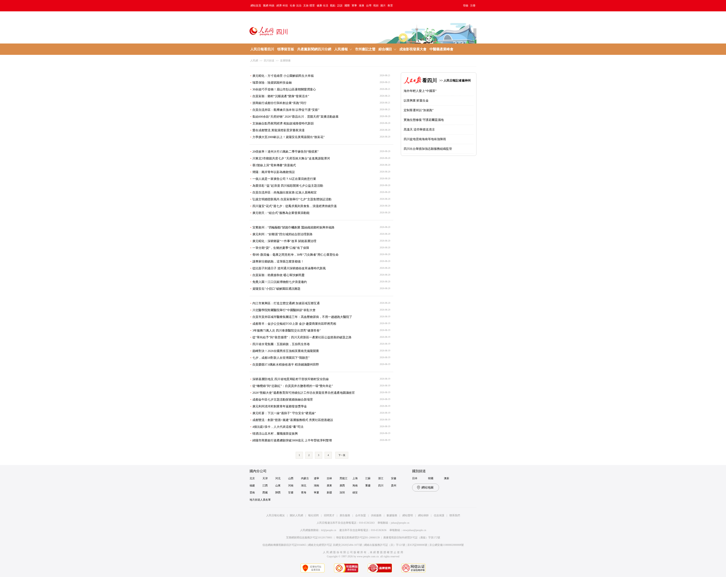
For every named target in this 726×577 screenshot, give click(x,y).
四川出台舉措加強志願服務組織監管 (428, 148)
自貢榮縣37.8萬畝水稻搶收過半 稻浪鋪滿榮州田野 (285, 364)
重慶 (368, 485)
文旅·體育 (309, 5)
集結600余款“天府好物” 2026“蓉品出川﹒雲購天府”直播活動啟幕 (295, 116)
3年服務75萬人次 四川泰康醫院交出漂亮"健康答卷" (286, 330)
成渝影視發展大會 (413, 49)
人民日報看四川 (262, 49)
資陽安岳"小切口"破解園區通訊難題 (276, 288)
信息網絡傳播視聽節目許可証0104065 (284, 545)
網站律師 (423, 515)
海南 (355, 485)
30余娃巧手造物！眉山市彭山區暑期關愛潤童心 (284, 89)
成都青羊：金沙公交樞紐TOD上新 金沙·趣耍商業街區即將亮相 (294, 323)
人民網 (254, 60)
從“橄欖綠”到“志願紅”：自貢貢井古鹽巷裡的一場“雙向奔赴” (292, 386)
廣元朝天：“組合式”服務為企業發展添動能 (280, 212)
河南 (290, 485)
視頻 (376, 5)
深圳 (342, 492)
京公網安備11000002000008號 (446, 545)
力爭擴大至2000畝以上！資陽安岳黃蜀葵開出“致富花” (288, 137)
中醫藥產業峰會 (441, 49)
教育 (390, 5)
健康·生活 (322, 5)
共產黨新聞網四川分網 (314, 49)
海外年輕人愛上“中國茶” (420, 90)
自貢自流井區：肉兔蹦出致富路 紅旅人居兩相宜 (284, 192)
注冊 (472, 5)
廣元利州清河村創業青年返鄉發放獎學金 (279, 406)
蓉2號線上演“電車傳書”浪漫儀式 (274, 165)
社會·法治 (295, 5)
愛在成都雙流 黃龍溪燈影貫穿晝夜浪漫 (278, 130)
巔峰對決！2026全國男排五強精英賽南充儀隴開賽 (285, 351)
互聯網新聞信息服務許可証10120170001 (309, 537)
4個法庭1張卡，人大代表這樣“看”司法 (277, 426)
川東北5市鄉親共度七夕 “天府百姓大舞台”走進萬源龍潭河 (291, 158)
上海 (355, 478)
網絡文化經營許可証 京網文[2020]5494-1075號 (335, 545)
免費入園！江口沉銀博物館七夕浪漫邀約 (279, 281)
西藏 (265, 492)
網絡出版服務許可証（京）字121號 (384, 545)
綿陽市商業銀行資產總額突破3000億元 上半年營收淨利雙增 (292, 440)
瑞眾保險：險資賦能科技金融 (272, 82)
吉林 (329, 478)
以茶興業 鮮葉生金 (416, 100)
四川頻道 (269, 60)
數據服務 (392, 515)
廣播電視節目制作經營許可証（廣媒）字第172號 (411, 537)
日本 (414, 478)
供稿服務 (376, 515)
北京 (252, 478)
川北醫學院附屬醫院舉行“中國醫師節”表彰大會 (284, 310)
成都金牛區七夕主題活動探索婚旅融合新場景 (282, 399)
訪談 (340, 5)
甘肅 (290, 492)
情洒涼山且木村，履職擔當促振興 (275, 433)
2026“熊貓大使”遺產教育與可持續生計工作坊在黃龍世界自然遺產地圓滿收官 (303, 392)
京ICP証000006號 (417, 545)
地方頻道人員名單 (260, 499)
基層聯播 (285, 60)
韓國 (430, 478)
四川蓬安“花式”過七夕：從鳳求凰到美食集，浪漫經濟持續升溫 (294, 206)
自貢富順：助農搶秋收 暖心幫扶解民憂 (278, 275)
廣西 (342, 485)
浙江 (380, 478)
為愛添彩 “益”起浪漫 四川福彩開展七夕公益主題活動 (287, 185)
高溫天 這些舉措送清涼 (419, 129)
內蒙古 (305, 478)
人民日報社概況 (275, 515)
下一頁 (341, 455)
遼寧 (316, 478)
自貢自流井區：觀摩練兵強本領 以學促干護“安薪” (285, 109)
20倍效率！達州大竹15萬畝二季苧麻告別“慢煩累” (285, 151)
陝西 (278, 492)
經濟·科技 (282, 5)
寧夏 (316, 492)
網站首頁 (256, 5)
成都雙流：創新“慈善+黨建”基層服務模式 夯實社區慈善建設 (292, 420)
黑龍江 (343, 478)
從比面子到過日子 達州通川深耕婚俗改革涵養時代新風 (289, 268)
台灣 (368, 5)
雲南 (252, 492)
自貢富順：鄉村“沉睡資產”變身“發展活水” (280, 96)
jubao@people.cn (400, 522)
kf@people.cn (328, 530)
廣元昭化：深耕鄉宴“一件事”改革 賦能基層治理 (284, 241)
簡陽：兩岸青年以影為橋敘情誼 (273, 172)
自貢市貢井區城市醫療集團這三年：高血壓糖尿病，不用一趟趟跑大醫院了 (302, 316)
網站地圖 (427, 487)
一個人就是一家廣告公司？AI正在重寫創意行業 (284, 178)
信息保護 (439, 515)
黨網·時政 (269, 5)
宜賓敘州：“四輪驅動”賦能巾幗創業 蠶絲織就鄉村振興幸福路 (293, 227)
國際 (347, 5)
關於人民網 (296, 515)
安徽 (393, 478)
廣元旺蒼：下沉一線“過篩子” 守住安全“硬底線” (284, 413)
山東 (278, 485)
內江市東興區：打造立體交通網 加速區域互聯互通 (286, 303)
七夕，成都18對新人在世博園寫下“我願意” (280, 357)
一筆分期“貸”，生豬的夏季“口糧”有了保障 (280, 247)
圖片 (383, 5)
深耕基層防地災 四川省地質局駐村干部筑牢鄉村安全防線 (290, 379)
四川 (380, 485)
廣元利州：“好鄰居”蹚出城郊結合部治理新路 (282, 234)
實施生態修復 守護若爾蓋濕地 (424, 119)
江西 (265, 485)
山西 (290, 478)
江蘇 (368, 478)
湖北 (303, 485)
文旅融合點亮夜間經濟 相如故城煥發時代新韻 (283, 123)
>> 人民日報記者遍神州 (455, 80)
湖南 (316, 485)
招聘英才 (329, 515)
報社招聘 (313, 515)
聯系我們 (454, 515)
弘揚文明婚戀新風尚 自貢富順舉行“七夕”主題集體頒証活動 (291, 199)
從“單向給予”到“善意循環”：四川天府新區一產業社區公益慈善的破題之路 (301, 337)
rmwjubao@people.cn (414, 530)
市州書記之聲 (365, 49)
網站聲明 (407, 515)
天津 (265, 478)
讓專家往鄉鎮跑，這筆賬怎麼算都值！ (278, 261)
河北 (278, 478)
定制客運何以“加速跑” (419, 110)
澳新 (446, 478)
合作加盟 (360, 515)
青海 (303, 492)
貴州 (393, 485)
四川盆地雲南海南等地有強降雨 (425, 139)
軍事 (354, 5)
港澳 (361, 5)
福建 (252, 485)
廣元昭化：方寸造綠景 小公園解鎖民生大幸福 (283, 75)
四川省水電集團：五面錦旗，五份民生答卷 (281, 344)
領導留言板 (285, 49)
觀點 (332, 5)
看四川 (429, 80)
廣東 (329, 485)
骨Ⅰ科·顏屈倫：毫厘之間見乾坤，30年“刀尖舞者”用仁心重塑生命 (295, 254)
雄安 (355, 492)
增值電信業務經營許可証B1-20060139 (358, 537)
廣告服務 (345, 515)
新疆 (329, 492)
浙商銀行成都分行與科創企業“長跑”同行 (279, 103)
